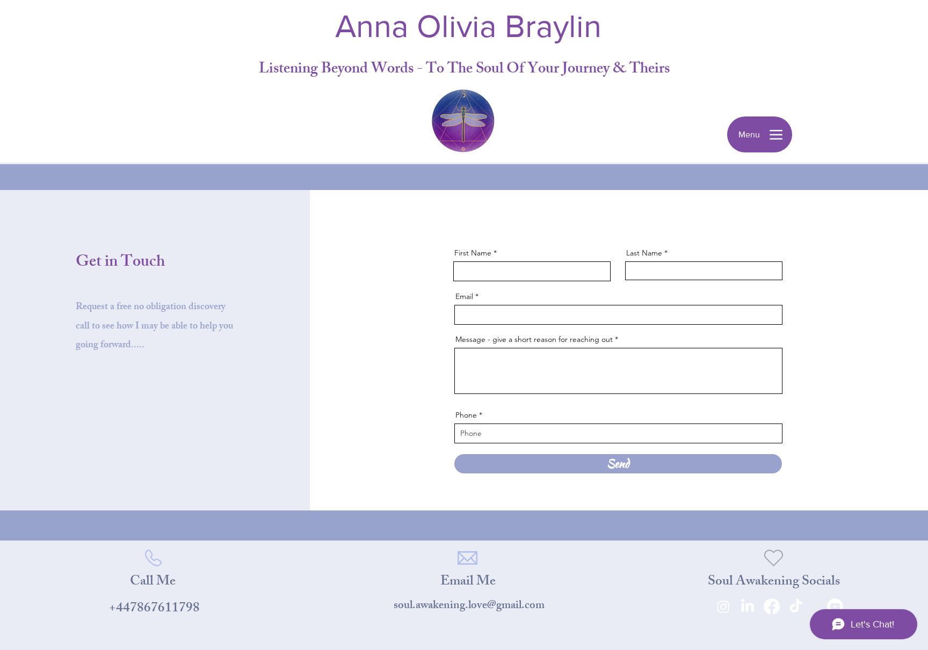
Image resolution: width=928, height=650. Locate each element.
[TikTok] (796, 606)
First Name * (475, 253)
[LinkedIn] (748, 606)
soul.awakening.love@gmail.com (469, 606)
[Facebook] (772, 606)
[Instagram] (723, 606)
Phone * (468, 415)
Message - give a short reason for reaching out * (536, 339)
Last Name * (647, 253)
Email (464, 296)
